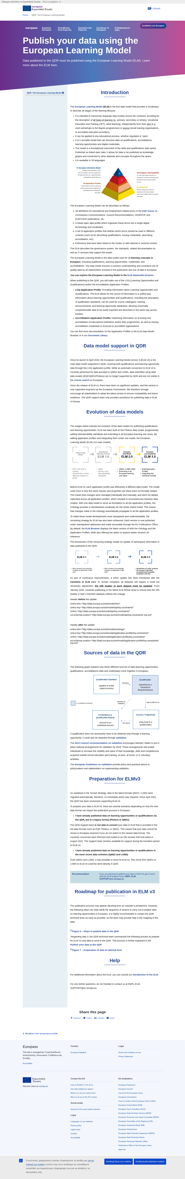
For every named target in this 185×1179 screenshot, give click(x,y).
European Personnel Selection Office (133, 1141)
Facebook (77, 1018)
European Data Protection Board (131, 1137)
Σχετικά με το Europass (103, 29)
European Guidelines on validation (93, 764)
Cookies (74, 1134)
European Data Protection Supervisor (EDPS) (136, 1133)
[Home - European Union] (37, 9)
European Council (125, 1089)
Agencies (122, 1149)
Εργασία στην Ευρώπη (85, 29)
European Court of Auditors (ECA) (131, 1109)
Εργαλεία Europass (46, 29)
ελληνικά (154, 8)
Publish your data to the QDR (86, 944)
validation (121, 737)
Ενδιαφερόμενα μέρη (122, 29)
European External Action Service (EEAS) (134, 1113)
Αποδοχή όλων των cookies (118, 1161)
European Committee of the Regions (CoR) (135, 1121)
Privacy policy (76, 1125)
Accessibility (27, 1063)
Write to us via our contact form (83, 1093)
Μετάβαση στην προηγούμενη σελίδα (41, 1034)
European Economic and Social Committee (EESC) (138, 1117)
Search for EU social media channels (85, 1109)
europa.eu (43, 1086)
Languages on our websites (82, 1121)
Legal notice (75, 1129)
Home (25, 15)
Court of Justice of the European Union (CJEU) (137, 1101)
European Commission (127, 1097)
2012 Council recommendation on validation (98, 743)
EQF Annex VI (149, 211)
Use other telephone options (82, 1089)
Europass (30, 1047)
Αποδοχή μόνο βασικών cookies (150, 1161)
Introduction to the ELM (145, 974)
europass (31, 27)
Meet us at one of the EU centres (84, 1097)
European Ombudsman (127, 1129)
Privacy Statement (125, 1056)
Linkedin (100, 1018)
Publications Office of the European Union (135, 1145)
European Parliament (126, 1085)
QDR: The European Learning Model (44, 93)
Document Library (97, 335)
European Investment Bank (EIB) (131, 1125)
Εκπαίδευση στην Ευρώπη (64, 29)
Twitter (89, 1018)
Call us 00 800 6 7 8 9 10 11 (82, 1085)
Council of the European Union (130, 1093)
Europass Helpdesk (78, 1052)
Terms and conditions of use (129, 1052)
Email (112, 1018)
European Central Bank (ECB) (130, 1105)
